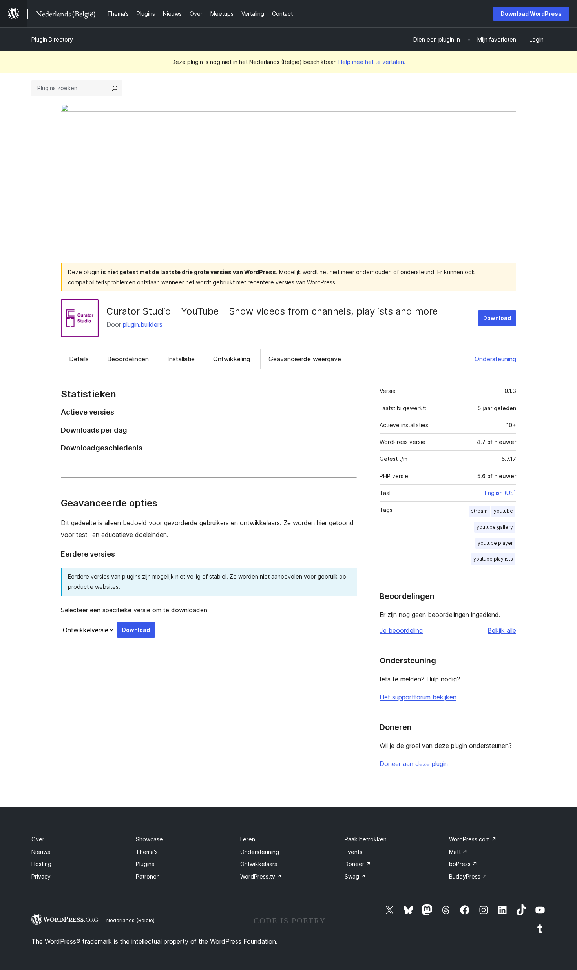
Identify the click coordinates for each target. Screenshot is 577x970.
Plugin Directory (52, 39)
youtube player (495, 543)
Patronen (148, 876)
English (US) (500, 493)
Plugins (145, 864)
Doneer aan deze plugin (414, 764)
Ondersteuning (495, 359)
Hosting (41, 864)
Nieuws (40, 851)
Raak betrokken (366, 839)
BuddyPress (468, 876)
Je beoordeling (401, 630)
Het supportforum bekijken (418, 697)
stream (479, 511)
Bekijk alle (502, 630)
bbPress (463, 864)
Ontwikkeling (231, 359)
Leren (247, 839)
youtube (503, 511)
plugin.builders (143, 324)
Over (37, 839)
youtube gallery (495, 527)
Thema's (147, 851)
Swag (355, 876)
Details (79, 359)
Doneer (358, 864)
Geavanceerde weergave (304, 359)
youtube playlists (493, 559)
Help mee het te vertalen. (371, 61)
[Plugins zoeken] (114, 88)
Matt (458, 851)
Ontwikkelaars (258, 864)
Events (353, 851)
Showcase (149, 839)
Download (497, 318)
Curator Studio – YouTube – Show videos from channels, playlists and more (272, 311)
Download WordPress (531, 13)
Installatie (181, 359)
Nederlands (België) (130, 920)
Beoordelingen (128, 359)
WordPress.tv (261, 876)
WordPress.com (473, 839)
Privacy (41, 876)
